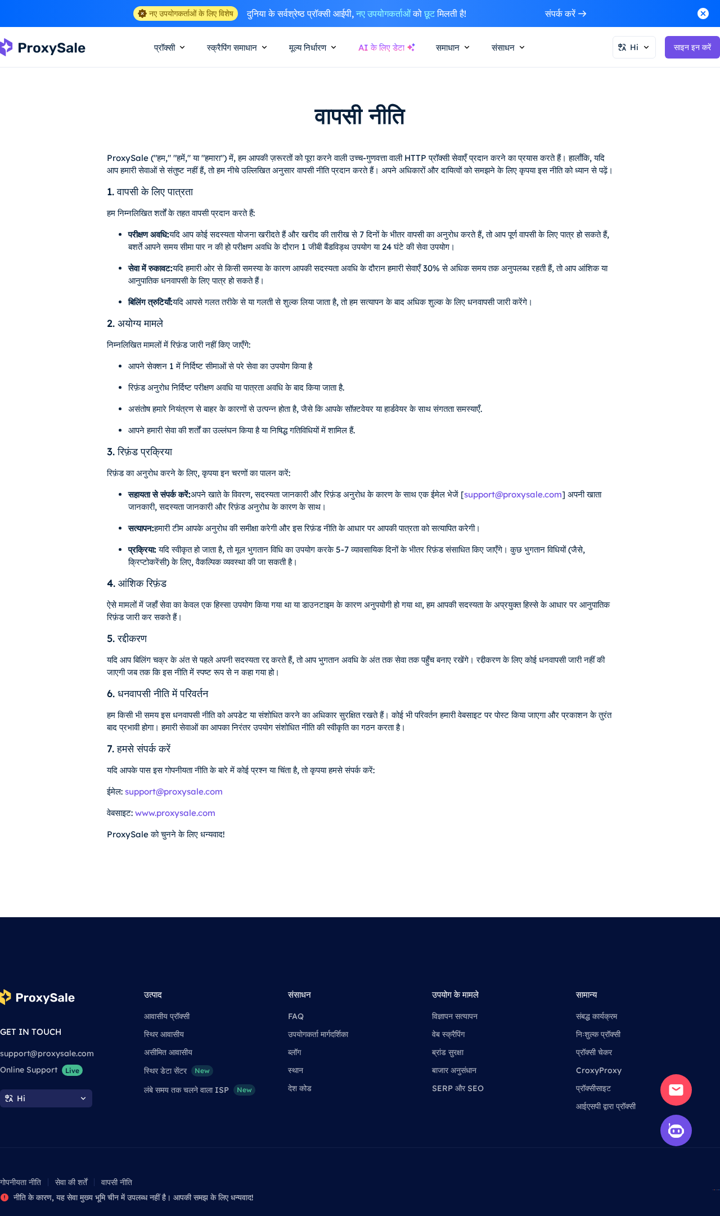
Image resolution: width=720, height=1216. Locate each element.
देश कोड (300, 1088)
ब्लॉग (294, 1052)
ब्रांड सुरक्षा (448, 1052)
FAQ (296, 1016)
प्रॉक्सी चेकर (594, 1052)
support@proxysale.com (513, 494)
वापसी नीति (116, 1182)
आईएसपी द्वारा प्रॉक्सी (606, 1106)
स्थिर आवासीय (164, 1034)
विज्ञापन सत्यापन (455, 1016)
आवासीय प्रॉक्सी (167, 1016)
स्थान (295, 1070)
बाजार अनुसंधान (454, 1070)
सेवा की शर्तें (71, 1182)
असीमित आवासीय (168, 1052)
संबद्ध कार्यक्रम (596, 1016)
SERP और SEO (458, 1088)
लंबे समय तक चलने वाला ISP (198, 1090)
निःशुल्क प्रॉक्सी (598, 1034)
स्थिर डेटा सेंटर (177, 1071)
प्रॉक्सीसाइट (593, 1088)
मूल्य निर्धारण (307, 47)
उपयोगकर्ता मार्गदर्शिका (318, 1034)
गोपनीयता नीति (20, 1182)
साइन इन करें (692, 47)
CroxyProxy (599, 1070)
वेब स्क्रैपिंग (448, 1034)
